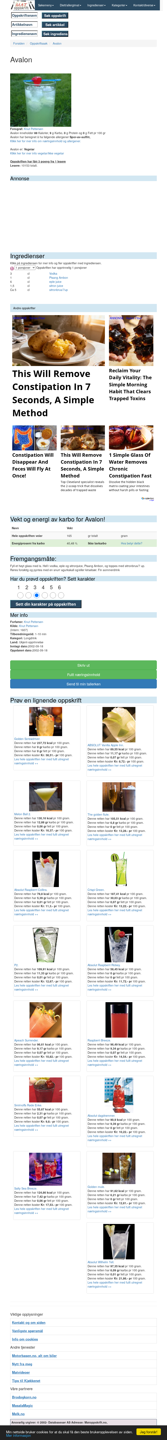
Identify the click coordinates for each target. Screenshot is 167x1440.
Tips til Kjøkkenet (26, 1380)
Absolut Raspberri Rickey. (104, 965)
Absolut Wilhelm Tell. (101, 1262)
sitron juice (56, 286)
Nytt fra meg (22, 1363)
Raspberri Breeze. (99, 1040)
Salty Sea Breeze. (25, 1188)
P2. (16, 965)
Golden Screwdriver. (27, 739)
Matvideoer (21, 1372)
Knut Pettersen (33, 129)
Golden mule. (96, 1187)
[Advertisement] (83, 211)
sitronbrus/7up (58, 290)
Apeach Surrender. (26, 1040)
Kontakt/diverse (143, 5)
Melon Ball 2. (22, 814)
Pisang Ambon (58, 277)
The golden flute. (98, 814)
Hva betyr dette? (131, 543)
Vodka (53, 273)
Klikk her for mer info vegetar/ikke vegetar (37, 153)
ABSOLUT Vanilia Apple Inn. (106, 745)
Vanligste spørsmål (27, 1330)
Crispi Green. (96, 890)
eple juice (55, 282)
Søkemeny (45, 5)
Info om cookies (25, 1339)
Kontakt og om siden (28, 1322)
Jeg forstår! (148, 1431)
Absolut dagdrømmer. (101, 1115)
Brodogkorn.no (24, 1397)
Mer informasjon (18, 1435)
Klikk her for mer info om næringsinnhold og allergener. (45, 141)
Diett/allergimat (69, 5)
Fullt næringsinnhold (83, 674)
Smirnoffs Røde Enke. (28, 1105)
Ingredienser (95, 5)
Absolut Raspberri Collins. (30, 890)
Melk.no (18, 1413)
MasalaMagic (22, 1405)
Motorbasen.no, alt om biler (34, 1355)
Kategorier (118, 5)
